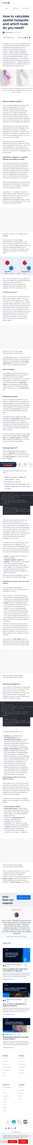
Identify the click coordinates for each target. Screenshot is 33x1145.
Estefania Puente (9, 1034)
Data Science (26, 8)
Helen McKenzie (9, 32)
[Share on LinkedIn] (25, 37)
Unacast (5, 235)
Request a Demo (23, 897)
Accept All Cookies (23, 1141)
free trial (23, 150)
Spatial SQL (12, 453)
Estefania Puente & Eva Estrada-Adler (14, 965)
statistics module (7, 878)
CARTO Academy (10, 456)
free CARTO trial (24, 388)
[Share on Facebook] (29, 37)
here (20, 240)
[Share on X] (27, 37)
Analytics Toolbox (15, 437)
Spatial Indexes (15, 418)
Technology (15, 8)
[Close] (30, 1136)
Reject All (12, 1141)
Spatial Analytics (9, 37)
